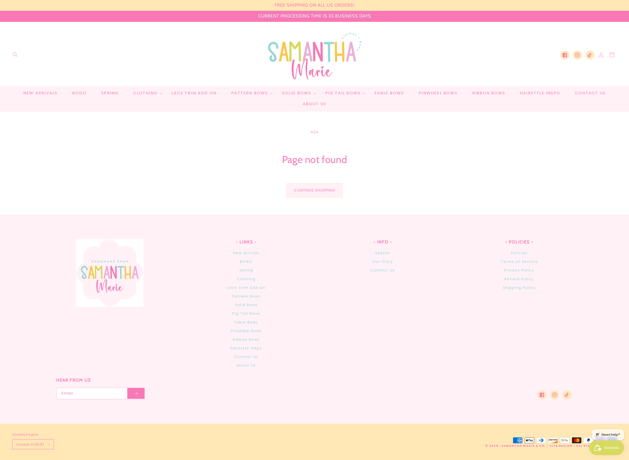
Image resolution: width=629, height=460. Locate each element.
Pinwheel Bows (246, 330)
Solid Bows (246, 304)
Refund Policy (519, 279)
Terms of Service (519, 261)
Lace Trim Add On (246, 287)
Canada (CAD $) (30, 444)
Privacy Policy (519, 270)
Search (382, 253)
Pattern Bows (246, 296)
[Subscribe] (135, 393)
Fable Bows (246, 322)
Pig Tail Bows (246, 313)
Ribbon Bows (246, 339)
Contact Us (246, 356)
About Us (246, 365)
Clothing (246, 279)
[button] (15, 54)
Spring (246, 270)
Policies (519, 253)
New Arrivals (246, 253)
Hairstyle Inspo (246, 348)
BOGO (246, 261)
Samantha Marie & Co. (523, 446)
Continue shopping (314, 190)
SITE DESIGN (561, 446)
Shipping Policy (519, 287)
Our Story (382, 261)
